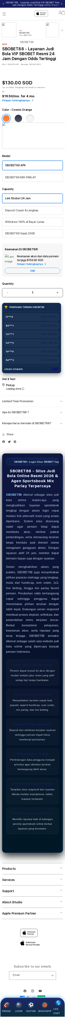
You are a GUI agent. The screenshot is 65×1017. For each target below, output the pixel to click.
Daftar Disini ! (51, 5)
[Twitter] (10, 442)
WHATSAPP (44, 1011)
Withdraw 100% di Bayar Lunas (24, 222)
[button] (32, 401)
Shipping (19, 87)
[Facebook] (4, 442)
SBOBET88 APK (15, 165)
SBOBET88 (14, 494)
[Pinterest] (15, 442)
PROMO (6, 1011)
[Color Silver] (30, 118)
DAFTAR (31, 1011)
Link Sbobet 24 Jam (18, 198)
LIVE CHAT (56, 1011)
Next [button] (61, 4)
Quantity (8, 283)
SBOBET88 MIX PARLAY (20, 177)
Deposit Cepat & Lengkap (21, 210)
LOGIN (19, 1011)
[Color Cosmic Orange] (6, 118)
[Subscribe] (52, 975)
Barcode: (24, 64)
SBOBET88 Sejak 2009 (20, 233)
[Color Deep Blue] (18, 118)
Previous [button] (3, 4)
